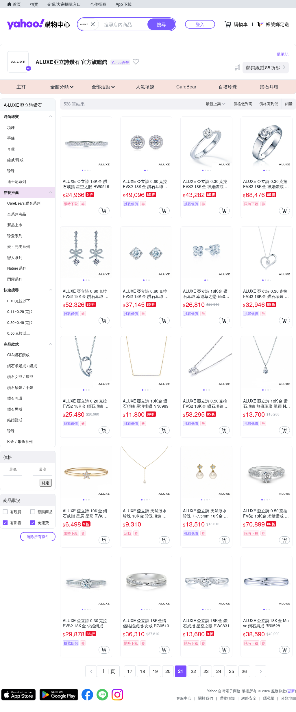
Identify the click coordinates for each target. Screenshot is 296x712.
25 (231, 671)
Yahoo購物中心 (38, 24)
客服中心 (183, 698)
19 (155, 671)
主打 (21, 86)
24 (218, 671)
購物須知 (227, 698)
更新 (291, 691)
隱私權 (268, 698)
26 (244, 671)
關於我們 (205, 698)
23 (206, 671)
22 (193, 671)
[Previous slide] (64, 142)
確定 (45, 482)
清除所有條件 (38, 536)
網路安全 (248, 698)
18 (142, 671)
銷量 (289, 103)
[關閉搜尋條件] (92, 24)
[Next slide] (108, 142)
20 (168, 671)
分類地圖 (288, 698)
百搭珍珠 (228, 86)
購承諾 (283, 54)
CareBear (186, 86)
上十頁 (108, 671)
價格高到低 (268, 103)
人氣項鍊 (145, 86)
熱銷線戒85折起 (263, 67)
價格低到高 (243, 103)
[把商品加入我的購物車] (104, 210)
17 (129, 671)
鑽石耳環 (269, 86)
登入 (200, 24)
